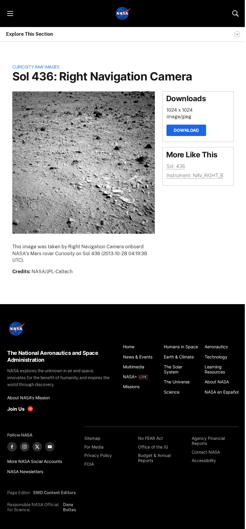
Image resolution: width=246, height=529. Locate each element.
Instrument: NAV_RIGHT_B (194, 175)
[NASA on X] (37, 447)
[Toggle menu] (10, 13)
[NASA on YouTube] (50, 447)
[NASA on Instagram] (24, 447)
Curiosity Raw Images (35, 66)
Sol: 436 (175, 166)
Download (186, 130)
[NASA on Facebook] (12, 447)
